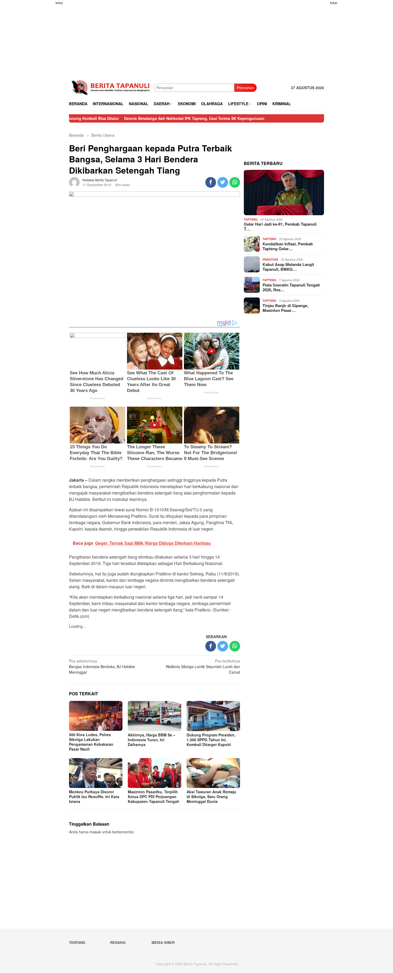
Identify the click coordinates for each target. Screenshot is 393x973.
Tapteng (251, 219)
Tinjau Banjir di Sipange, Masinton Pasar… (285, 308)
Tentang (77, 942)
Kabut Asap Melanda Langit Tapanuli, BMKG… (288, 267)
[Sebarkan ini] (210, 182)
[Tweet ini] (222, 182)
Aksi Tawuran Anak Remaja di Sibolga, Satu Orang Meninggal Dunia (211, 796)
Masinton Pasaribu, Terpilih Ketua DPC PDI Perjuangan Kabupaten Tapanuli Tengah (153, 796)
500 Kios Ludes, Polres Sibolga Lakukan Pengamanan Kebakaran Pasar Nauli (91, 742)
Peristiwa (270, 259)
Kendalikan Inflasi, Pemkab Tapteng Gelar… (288, 246)
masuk (95, 831)
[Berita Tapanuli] (111, 87)
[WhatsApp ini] (234, 182)
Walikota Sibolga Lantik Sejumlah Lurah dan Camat (203, 666)
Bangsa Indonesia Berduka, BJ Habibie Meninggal (102, 666)
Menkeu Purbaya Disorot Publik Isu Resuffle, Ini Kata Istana (94, 796)
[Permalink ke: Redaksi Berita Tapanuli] (74, 182)
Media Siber (163, 942)
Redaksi (118, 942)
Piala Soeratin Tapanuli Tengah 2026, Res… (291, 287)
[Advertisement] (48, 80)
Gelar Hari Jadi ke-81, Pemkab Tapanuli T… (280, 226)
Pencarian (245, 87)
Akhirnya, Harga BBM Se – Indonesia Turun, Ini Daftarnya (151, 739)
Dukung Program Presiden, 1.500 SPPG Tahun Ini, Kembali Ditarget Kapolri (211, 739)
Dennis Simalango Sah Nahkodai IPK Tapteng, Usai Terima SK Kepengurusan (161, 118)
